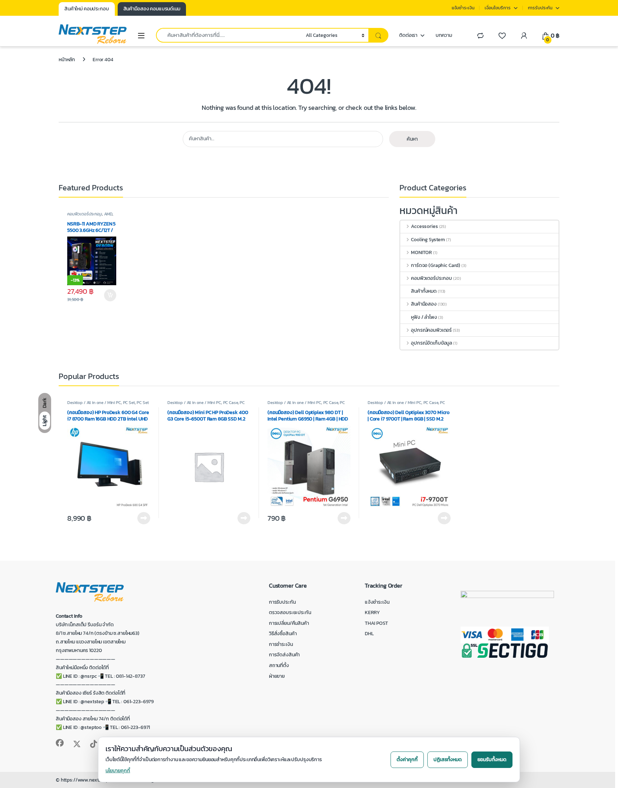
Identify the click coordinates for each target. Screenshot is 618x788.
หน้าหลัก (67, 59)
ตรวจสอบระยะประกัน (290, 612)
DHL (369, 633)
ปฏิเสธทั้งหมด (447, 759)
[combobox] (229, 35)
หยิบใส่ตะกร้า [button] (109, 295)
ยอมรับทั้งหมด (491, 759)
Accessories (424, 226)
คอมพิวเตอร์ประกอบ (84, 214)
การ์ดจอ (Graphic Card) (435, 265)
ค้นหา (412, 139)
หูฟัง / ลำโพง (424, 317)
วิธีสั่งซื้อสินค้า (283, 633)
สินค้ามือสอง (424, 304)
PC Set (129, 402)
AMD (108, 214)
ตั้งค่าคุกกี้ (407, 759)
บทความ (444, 35)
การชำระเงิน (281, 644)
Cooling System (428, 239)
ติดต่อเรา (408, 35)
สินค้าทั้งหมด (424, 291)
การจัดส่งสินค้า (284, 654)
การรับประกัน (540, 7)
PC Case (230, 402)
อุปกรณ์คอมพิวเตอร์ (431, 330)
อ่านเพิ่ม (143, 518)
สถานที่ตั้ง (279, 665)
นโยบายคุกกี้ (118, 770)
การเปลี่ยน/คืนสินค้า (289, 623)
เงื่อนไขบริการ (497, 7)
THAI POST (376, 623)
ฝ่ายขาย (277, 676)
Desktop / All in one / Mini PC (94, 402)
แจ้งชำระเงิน (463, 7)
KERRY (372, 612)
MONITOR (421, 252)
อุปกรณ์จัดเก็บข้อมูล (431, 343)
